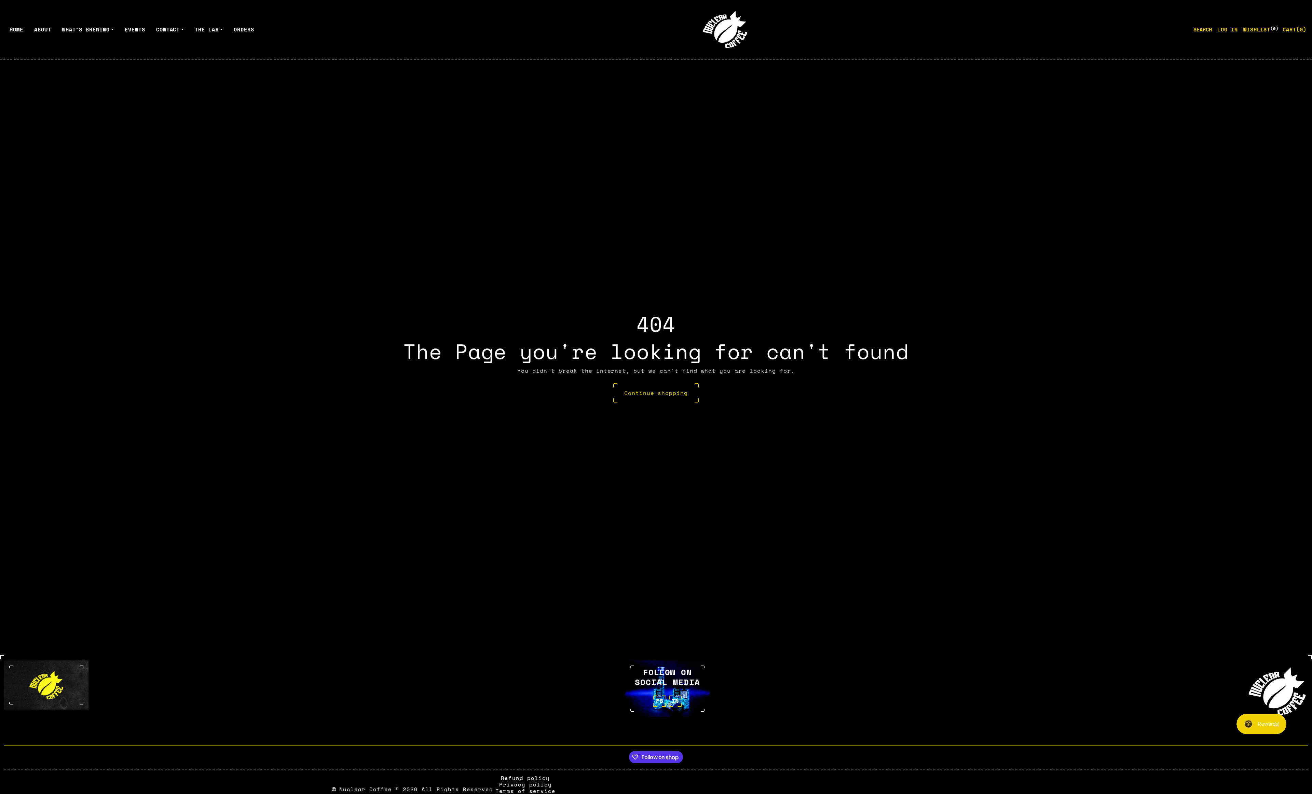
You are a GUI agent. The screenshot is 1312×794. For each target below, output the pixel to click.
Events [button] (135, 29)
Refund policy (525, 778)
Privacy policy (525, 784)
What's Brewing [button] (86, 29)
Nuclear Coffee (365, 789)
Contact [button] (168, 29)
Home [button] (16, 29)
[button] (1294, 29)
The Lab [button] (207, 29)
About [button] (42, 29)
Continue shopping (656, 393)
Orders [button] (244, 29)
